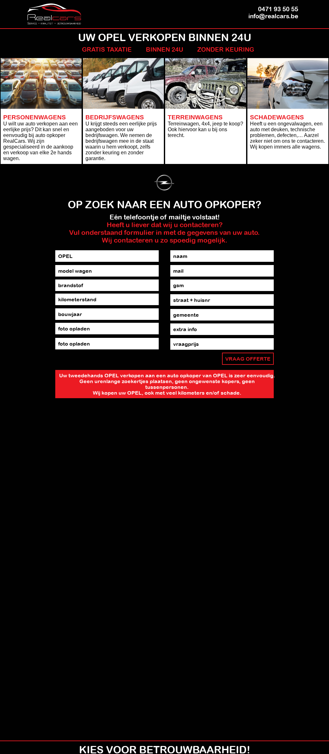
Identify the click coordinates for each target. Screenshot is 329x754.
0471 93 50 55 (278, 9)
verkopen (132, 375)
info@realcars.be (273, 16)
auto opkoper (184, 375)
